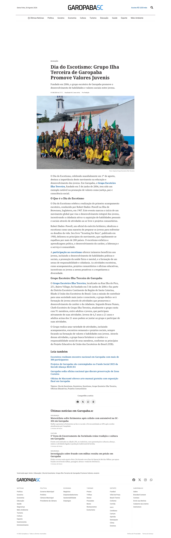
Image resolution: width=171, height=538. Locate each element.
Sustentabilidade (69, 498)
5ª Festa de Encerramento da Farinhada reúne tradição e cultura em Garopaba (84, 437)
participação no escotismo (67, 252)
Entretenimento (22, 525)
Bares (89, 504)
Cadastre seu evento (141, 504)
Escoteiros (77, 386)
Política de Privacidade (134, 534)
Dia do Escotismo (65, 386)
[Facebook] (134, 480)
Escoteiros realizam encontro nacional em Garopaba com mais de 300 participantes (85, 358)
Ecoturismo (91, 510)
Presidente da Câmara (48, 501)
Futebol (113, 492)
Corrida (112, 504)
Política (20, 492)
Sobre (135, 492)
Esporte (20, 519)
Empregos (67, 501)
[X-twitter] (139, 480)
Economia (20, 498)
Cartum (112, 514)
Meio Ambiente (22, 510)
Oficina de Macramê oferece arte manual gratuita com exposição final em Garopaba (84, 380)
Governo (20, 495)
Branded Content (139, 495)
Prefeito (43, 495)
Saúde (19, 504)
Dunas (89, 498)
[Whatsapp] (151, 480)
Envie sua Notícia (139, 501)
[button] (151, 7)
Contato (136, 498)
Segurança (55, 415)
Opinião (113, 517)
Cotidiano (113, 511)
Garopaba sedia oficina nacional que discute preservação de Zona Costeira (85, 372)
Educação (54, 61)
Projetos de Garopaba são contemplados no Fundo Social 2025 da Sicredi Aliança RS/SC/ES (84, 365)
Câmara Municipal (47, 498)
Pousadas (90, 501)
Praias (89, 492)
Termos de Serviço (147, 534)
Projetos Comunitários (77, 388)
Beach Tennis (115, 498)
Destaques (114, 520)
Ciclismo (113, 501)
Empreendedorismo (70, 495)
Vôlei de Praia (115, 495)
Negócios (66, 492)
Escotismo (87, 386)
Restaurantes (92, 507)
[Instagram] (145, 480)
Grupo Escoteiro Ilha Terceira (69, 283)
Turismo (20, 513)
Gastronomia (22, 522)
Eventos (113, 526)
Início (31, 473)
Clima (112, 523)
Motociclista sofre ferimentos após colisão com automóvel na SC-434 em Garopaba (84, 419)
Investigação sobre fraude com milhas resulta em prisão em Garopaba (82, 455)
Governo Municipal (47, 492)
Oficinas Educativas (59, 388)
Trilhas (89, 495)
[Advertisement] (70, 40)
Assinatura (137, 507)
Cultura (54, 433)
